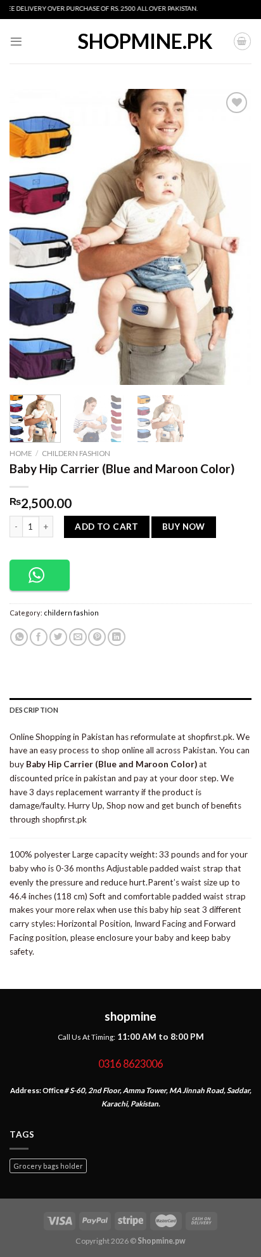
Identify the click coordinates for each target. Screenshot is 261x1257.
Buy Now (183, 526)
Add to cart (107, 526)
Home (21, 453)
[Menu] (16, 41)
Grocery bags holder (48, 1166)
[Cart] (242, 41)
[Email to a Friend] (78, 637)
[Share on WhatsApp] (19, 637)
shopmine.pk (130, 41)
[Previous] (30, 236)
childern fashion (76, 453)
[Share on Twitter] (58, 637)
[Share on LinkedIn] (116, 637)
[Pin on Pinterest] (97, 637)
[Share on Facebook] (39, 637)
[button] (40, 575)
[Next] (230, 236)
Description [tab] (34, 710)
